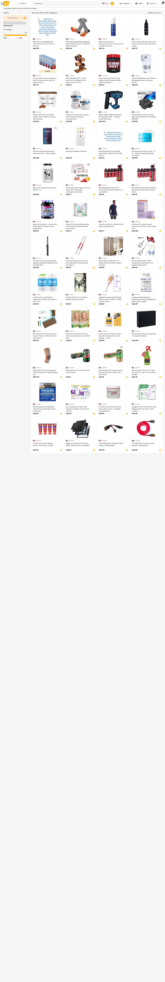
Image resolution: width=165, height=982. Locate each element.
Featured (158, 13)
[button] (125, 3)
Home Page (7, 8)
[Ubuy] (5, 3)
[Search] (112, 3)
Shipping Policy (8, 25)
